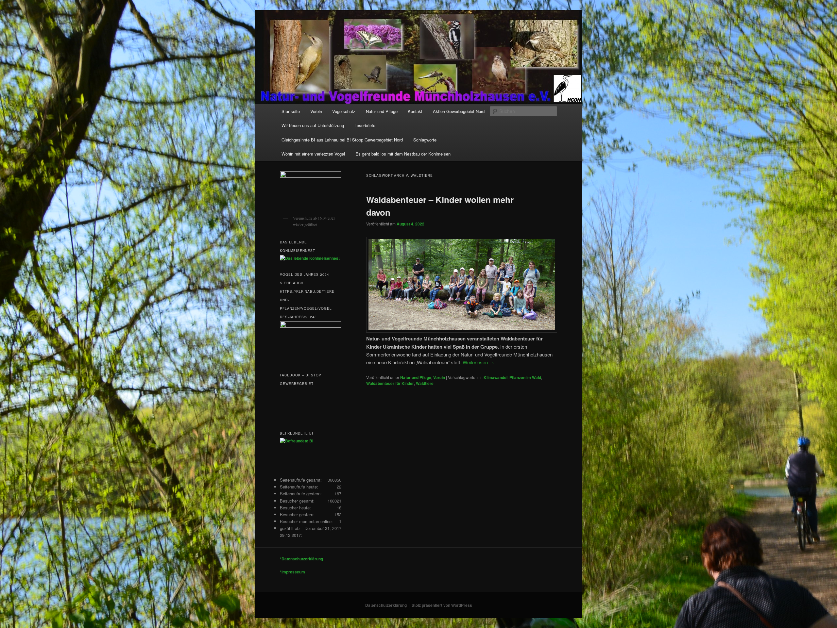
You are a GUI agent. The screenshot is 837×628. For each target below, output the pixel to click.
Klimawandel (495, 377)
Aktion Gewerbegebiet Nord (459, 111)
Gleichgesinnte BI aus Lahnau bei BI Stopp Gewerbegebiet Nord (342, 140)
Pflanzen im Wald (525, 377)
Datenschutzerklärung (386, 605)
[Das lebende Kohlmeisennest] (310, 258)
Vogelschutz (343, 111)
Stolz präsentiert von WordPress (442, 605)
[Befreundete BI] (296, 441)
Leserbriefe (364, 125)
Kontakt (415, 111)
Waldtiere (425, 383)
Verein (316, 111)
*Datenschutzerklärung (301, 559)
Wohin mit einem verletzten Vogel (313, 154)
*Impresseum (292, 572)
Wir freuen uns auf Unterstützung (313, 125)
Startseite (291, 111)
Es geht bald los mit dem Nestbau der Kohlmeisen (403, 154)
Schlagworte (424, 140)
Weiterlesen (478, 362)
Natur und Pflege (382, 111)
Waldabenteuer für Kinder (390, 383)
